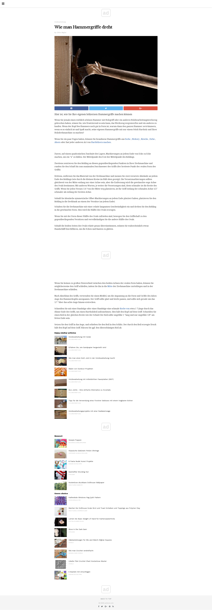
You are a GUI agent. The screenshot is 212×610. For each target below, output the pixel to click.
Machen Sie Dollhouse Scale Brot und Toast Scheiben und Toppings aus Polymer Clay (104, 508)
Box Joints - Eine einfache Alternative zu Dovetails (90, 390)
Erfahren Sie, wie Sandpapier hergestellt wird (87, 347)
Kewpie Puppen (75, 440)
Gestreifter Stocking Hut (79, 472)
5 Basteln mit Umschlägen (79, 572)
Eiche (152, 139)
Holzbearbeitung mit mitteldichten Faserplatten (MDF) (91, 379)
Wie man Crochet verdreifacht (81, 551)
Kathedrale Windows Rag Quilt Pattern (85, 497)
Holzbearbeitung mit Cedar (80, 337)
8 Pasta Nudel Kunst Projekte (81, 461)
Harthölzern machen (101, 142)
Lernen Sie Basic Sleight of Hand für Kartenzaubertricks (92, 519)
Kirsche (144, 139)
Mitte (110, 286)
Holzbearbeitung (60, 22)
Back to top (106, 599)
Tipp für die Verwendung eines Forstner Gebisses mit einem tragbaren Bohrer (101, 401)
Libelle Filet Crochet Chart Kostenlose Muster (88, 561)
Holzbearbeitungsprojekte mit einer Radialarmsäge (89, 411)
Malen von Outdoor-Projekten (81, 369)
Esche (127, 139)
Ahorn (57, 142)
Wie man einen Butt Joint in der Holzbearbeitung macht (92, 358)
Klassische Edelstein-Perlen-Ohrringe (84, 451)
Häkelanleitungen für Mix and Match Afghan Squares (90, 540)
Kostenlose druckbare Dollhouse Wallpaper (86, 482)
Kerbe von (125, 308)
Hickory (135, 139)
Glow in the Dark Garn (78, 529)
